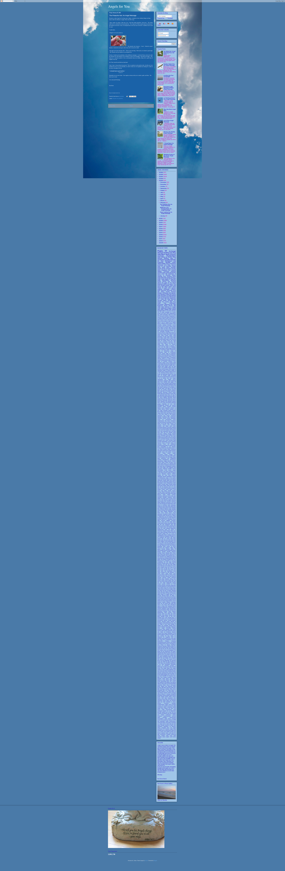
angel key (159, 701)
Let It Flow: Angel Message (168, 121)
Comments (162, 35)
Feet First (159, 467)
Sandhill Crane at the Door (168, 616)
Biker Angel (160, 391)
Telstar (172, 647)
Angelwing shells (168, 371)
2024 (161, 176)
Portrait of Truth (171, 583)
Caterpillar (167, 407)
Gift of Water (163, 485)
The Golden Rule (172, 655)
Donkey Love (169, 438)
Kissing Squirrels (172, 532)
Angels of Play (169, 278)
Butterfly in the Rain (169, 404)
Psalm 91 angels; (165, 594)
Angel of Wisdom (172, 359)
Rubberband (160, 612)
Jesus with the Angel (167, 521)
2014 (161, 232)
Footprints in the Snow (162, 471)
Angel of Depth (172, 348)
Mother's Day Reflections (166, 556)
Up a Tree (170, 674)
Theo (163, 664)
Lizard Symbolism (169, 541)
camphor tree (160, 705)
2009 (161, 242)
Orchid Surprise (171, 291)
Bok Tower (159, 396)
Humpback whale (161, 515)
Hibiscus (162, 508)
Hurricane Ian (169, 515)
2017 (161, 226)
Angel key (173, 332)
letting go (164, 257)
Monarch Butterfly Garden (170, 550)
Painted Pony (167, 569)
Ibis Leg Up (165, 516)
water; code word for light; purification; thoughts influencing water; (166, 734)
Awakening (173, 380)
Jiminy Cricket (164, 523)
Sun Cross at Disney (163, 644)
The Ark (164, 648)
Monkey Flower (161, 552)
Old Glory (160, 291)
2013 (161, 234)
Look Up (166, 542)
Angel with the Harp (165, 363)
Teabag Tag (160, 647)
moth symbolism (162, 308)
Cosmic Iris (173, 423)
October (162, 186)
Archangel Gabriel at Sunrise (167, 376)
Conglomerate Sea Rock (163, 420)
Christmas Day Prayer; (163, 415)
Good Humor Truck (171, 489)
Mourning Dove (171, 290)
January (162, 215)
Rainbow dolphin (161, 602)
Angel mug (160, 344)
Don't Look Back (161, 438)
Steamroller (160, 641)
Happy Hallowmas (161, 502)
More (159, 25)
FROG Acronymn (168, 284)
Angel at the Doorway (171, 339)
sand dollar (160, 309)
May (161, 196)
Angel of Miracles (161, 357)
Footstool (171, 471)
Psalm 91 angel (167, 295)
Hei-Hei (163, 268)
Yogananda (170, 697)
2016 (161, 228)
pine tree (170, 713)
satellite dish (167, 309)
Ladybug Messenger (163, 289)
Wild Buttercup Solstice (163, 688)
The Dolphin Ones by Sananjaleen (165, 650)
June (162, 194)
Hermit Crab (168, 507)
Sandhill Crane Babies (162, 615)
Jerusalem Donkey (171, 268)
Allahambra (167, 330)
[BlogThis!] (131, 96)
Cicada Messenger (171, 418)
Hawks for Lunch (161, 506)
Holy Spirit (161, 254)
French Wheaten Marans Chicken (166, 473)
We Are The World (169, 683)
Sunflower (173, 644)
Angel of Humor (171, 277)
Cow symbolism (172, 424)
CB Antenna (173, 405)
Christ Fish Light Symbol (167, 413)
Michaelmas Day (170, 261)
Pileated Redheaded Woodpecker (166, 293)
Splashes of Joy (172, 633)
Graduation (167, 492)
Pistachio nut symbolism (118, 98)
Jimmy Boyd (170, 523)
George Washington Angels (166, 481)
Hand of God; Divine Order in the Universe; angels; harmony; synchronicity (166, 500)
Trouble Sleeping (169, 669)
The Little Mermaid (170, 299)
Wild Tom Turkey (167, 690)
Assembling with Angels (164, 379)
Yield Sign (164, 697)
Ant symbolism (164, 374)
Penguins (167, 578)
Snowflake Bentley (171, 628)
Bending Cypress (172, 389)
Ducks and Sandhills (166, 447)
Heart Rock (162, 507)
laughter (164, 710)
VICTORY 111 (165, 675)
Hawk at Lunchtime (162, 505)
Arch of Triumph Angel (163, 375)
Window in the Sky (166, 691)
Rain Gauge (165, 600)
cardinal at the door (168, 705)
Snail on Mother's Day (162, 626)
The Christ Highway (171, 648)
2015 (161, 230)
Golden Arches (161, 489)
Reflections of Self (166, 607)
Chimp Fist (169, 411)
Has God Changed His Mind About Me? (166, 503)
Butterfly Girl (164, 401)
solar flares (168, 722)
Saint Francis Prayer (170, 612)
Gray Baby (167, 493)
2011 (161, 238)
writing (158, 738)
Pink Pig (167, 581)
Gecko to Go (170, 479)
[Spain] (172, 23)
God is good (160, 488)
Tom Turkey (165, 301)
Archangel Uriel (161, 265)
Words (171, 695)
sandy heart (166, 719)
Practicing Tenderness (171, 585)
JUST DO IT (164, 519)
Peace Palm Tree (166, 574)
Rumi (168, 296)
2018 (161, 224)
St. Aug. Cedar (169, 635)
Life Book (167, 537)
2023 (161, 178)
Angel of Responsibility (162, 359)
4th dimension (169, 273)
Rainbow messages (171, 602)
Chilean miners (163, 411)
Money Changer (161, 551)
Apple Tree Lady (172, 374)
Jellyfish (168, 520)
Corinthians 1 (169, 422)
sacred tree (160, 719)
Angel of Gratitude (171, 263)
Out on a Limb (172, 568)
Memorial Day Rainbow (163, 547)
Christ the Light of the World (166, 282)
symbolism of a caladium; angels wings (166, 729)
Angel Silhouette (162, 277)
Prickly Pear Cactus (170, 294)
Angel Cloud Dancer (168, 334)
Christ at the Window (170, 414)
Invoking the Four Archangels (168, 76)
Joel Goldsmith (166, 524)
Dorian (169, 441)
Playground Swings (171, 582)
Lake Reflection (160, 536)
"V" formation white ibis (170, 310)
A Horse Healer (163, 321)
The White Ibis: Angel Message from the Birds (169, 53)
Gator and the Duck (161, 479)
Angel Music (170, 336)
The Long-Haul (172, 657)
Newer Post (112, 106)
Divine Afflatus (169, 435)
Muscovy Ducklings (164, 558)
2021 (161, 218)
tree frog (173, 252)
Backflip (165, 381)
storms (164, 723)
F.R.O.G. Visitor (161, 462)
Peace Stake (173, 574)
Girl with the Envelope (162, 486)
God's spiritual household (170, 488)
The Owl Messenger (164, 660)
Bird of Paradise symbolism (169, 391)
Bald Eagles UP (172, 381)
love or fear (168, 712)
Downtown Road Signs (162, 445)
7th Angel (173, 314)
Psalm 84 (160, 295)
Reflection (159, 607)
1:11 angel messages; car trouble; (168, 312)
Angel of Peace (172, 358)
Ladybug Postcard (171, 534)
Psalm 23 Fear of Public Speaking (167, 590)
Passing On (164, 572)
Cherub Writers (165, 409)
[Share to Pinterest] (135, 96)
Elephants (160, 284)
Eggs (158, 458)
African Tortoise (164, 327)
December (163, 182)
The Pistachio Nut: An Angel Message (166, 205)
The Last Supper (165, 657)
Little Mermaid (164, 540)
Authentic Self (167, 380)
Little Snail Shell (172, 540)
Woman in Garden (166, 694)
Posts (161, 33)
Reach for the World (162, 603)
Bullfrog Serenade (168, 397)
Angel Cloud (160, 334)
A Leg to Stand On (166, 322)
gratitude (173, 271)
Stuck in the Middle (171, 642)
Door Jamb (165, 440)
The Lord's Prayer (161, 659)
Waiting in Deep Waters (163, 679)
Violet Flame (165, 678)
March (162, 200)
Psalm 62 (159, 593)
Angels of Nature (167, 370)
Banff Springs (172, 383)
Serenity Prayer (166, 621)
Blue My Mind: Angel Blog (170, 110)
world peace (173, 736)
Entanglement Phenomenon (169, 459)
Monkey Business (171, 551)
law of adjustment (171, 710)
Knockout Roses (161, 533)
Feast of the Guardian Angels (166, 266)
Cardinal (169, 406)
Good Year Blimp (162, 286)
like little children (161, 712)
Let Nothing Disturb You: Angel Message (169, 98)
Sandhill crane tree (164, 618)
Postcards (160, 262)
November (163, 184)
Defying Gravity (167, 433)
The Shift (163, 661)
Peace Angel (165, 573)
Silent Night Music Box (168, 622)
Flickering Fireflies (167, 468)
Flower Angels (172, 470)
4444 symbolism (164, 314)
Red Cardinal (172, 270)
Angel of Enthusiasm (163, 350)
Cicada (164, 418)
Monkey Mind (169, 552)
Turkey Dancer (165, 672)
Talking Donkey (170, 646)
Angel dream (160, 343)
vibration (163, 732)
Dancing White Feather (167, 428)
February (163, 202)
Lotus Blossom (172, 542)
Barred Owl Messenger (162, 384)
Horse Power (168, 512)
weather (163, 735)
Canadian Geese (161, 406)
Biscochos (159, 392)
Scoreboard (160, 620)
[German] (168, 23)
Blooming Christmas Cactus (167, 393)
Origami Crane (164, 567)
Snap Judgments (172, 626)
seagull (174, 309)
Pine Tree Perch (161, 581)
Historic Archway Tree (162, 510)
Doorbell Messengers (162, 441)
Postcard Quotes (161, 585)
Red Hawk (170, 603)
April (161, 198)
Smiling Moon (172, 625)
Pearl (163, 578)
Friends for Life (162, 475)
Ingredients (163, 517)
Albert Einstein (172, 328)
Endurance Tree (165, 458)
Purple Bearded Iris (168, 596)
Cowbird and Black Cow (164, 426)
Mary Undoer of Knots (169, 546)
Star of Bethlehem (167, 639)
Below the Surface (162, 389)
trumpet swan (161, 310)
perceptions (164, 713)
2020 (161, 220)
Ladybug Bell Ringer (162, 534)
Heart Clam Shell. (169, 506)
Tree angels (173, 668)
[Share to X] (132, 96)
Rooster (165, 611)
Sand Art (164, 613)
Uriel (165, 303)
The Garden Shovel (169, 653)
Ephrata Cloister (172, 460)
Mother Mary (172, 257)
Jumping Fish (173, 525)
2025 (161, 174)
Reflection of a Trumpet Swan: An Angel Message (166, 209)
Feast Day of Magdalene (165, 466)
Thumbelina (167, 664)
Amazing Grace (171, 276)
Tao (175, 646)
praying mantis (172, 308)
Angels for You (119, 6)
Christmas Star (166, 416)
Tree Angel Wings (165, 668)
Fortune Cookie (167, 472)
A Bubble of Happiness (169, 315)
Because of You (167, 387)
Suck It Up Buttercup (171, 643)
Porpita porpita (161, 583)
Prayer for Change (168, 587)
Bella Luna (164, 388)
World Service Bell (170, 305)
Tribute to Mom (161, 669)
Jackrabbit (170, 519)
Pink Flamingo (161, 294)
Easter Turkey (161, 453)
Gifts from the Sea (171, 485)
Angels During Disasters (163, 365)
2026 (161, 172)
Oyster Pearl (160, 569)
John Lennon (172, 287)
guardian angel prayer (163, 272)
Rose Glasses (172, 611)
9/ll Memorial (160, 315)
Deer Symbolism (164, 431)
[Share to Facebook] (134, 96)
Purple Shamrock (165, 599)
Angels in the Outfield (162, 367)
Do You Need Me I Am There (168, 436)
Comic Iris (160, 419)
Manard (174, 545)
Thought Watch (162, 300)
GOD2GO (159, 476)
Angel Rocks (167, 337)
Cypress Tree (166, 427)
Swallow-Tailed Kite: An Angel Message (169, 64)
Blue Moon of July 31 (170, 394)
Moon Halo (162, 554)
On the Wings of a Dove (170, 565)
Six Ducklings (165, 625)
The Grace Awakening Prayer (164, 656)
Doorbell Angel (172, 440)
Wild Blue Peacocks (166, 687)
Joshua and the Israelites (163, 525)
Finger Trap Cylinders (168, 467)
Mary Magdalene (162, 270)
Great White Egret (163, 267)
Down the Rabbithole (169, 444)
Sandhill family (172, 618)
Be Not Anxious (170, 385)
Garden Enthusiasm (167, 476)
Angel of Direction (161, 349)
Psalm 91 (162, 251)
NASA (170, 558)
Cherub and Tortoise (169, 281)
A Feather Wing (161, 318)
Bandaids (167, 383)
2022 (161, 180)
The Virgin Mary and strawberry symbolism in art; (166, 663)
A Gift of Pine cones (170, 318)
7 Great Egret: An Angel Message (169, 144)
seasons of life (172, 719)
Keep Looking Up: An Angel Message (166, 212)
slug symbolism (161, 721)
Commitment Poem (171, 419)
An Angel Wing (167, 332)
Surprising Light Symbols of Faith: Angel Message (169, 88)
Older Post (150, 106)
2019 (161, 222)
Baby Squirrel (172, 265)
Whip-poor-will (168, 304)
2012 (161, 236)
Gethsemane (170, 482)
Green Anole (172, 286)
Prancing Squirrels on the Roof (164, 586)
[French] (164, 23)
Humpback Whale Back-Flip (169, 514)
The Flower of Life (170, 652)
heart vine (173, 708)
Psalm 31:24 (173, 591)
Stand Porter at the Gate (170, 638)
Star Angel (159, 639)
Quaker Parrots (172, 599)
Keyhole (164, 530)
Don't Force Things (171, 437)
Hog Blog (170, 510)
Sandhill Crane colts (162, 617)
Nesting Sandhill (167, 559)
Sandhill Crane (171, 262)
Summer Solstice (163, 258)
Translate (170, 18)
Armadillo (167, 259)
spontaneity (172, 272)
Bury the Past (164, 398)
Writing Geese (164, 696)
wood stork (160, 273)
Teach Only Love (166, 647)
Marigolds (159, 546)
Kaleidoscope (160, 529)
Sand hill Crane (172, 613)
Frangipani (173, 472)
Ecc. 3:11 (168, 457)
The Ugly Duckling (170, 661)
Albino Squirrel (160, 330)
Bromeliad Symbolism (167, 396)
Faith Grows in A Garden (167, 463)
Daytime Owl (169, 429)
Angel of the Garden (167, 362)
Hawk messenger (172, 505)
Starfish (174, 639)
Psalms (162, 596)
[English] (159, 23)
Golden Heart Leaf (170, 285)
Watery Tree (169, 682)
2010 (161, 240)
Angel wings (160, 278)
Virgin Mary (173, 678)
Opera (158, 567)
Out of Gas (164, 568)
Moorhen (163, 290)
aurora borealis (172, 704)
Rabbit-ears (160, 600)
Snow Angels (161, 628)
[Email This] (130, 96)
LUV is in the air (171, 533)
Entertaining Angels (162, 460)
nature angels (161, 263)
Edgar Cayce (173, 457)
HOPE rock (160, 498)
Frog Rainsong (172, 475)
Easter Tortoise (172, 451)
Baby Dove (160, 381)
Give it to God (172, 486)
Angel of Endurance (171, 349)
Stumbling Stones (161, 643)
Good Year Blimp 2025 (164, 490)
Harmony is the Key (171, 502)
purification (168, 714)
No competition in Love (168, 560)
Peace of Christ (161, 576)
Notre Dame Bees (170, 563)
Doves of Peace (166, 442)
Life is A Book (165, 538)
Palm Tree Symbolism (166, 571)
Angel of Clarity (165, 348)
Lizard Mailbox (160, 541)
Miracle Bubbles (166, 549)
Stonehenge (160, 642)
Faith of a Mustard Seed (166, 464)
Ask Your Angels (171, 378)
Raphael (174, 295)
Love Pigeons (160, 543)
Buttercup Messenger (162, 400)
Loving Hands (167, 543)
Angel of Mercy (172, 356)
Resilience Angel (165, 608)
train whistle (166, 731)
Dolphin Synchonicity (162, 437)
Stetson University (170, 641)
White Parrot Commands (169, 685)
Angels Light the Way (170, 366)
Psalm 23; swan (161, 591)
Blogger (155, 860)
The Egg (163, 652)
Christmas (173, 254)
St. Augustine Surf (168, 637)
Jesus (167, 254)
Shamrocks (173, 296)
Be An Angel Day (161, 385)
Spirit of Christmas (165, 631)
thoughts (159, 730)
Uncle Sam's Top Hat (166, 673)
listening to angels (170, 306)
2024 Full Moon (161, 313)
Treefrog (166, 252)
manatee (159, 713)
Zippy (164, 700)
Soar (171, 629)
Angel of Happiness (171, 353)
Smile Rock (160, 298)
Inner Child (171, 517)
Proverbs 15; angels (168, 589)
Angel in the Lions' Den (170, 343)
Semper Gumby (167, 620)
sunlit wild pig (169, 723)
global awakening (168, 707)
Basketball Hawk (172, 384)
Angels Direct (173, 363)
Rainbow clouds (172, 600)
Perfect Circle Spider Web (167, 580)
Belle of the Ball (172, 388)
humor (158, 709)
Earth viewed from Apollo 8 (166, 450)
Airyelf (146, 860)
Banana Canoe (160, 383)
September (163, 188)
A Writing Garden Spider (166, 323)
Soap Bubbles (166, 629)
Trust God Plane (163, 670)
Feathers (174, 466)
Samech (159, 613)
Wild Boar (173, 687)
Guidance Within (172, 497)
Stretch (165, 642)
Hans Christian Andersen (170, 501)
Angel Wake (173, 337)
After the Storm (164, 328)
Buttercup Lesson (172, 398)
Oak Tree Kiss (168, 564)
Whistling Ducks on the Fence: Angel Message (169, 156)
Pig (175, 580)
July (161, 192)
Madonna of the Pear (167, 545)
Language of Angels (169, 536)
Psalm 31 (167, 591)
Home (131, 106)
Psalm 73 (164, 593)
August (162, 190)
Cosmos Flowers (161, 424)
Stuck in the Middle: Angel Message (169, 132)
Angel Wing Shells (161, 339)
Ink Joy (167, 517)
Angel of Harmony (161, 354)
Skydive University (163, 271)
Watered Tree (163, 682)
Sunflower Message (162, 646)
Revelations (163, 609)
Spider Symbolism (168, 630)
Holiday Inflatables (168, 511)
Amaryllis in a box (170, 331)
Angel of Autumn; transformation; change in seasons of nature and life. (166, 345)
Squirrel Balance (161, 634)
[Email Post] (127, 96)
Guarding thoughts (162, 497)
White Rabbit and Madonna (164, 686)
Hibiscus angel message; (170, 508)
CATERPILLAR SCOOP (163, 405)
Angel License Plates (166, 335)
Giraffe (163, 285)
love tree (174, 712)
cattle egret (160, 306)
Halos (164, 498)
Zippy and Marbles (171, 700)
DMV (170, 427)
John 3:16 (173, 524)
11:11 (158, 312)
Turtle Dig (170, 672)
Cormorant (160, 255)
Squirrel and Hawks (169, 634)
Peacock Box (168, 576)
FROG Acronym (169, 462)
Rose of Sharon (161, 296)
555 (169, 314)
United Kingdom (164, 674)
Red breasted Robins (170, 606)
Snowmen (159, 629)
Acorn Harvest (165, 326)
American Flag (160, 332)
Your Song (170, 699)
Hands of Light (162, 287)
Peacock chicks (166, 577)
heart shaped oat (165, 708)
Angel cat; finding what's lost (164, 340)
